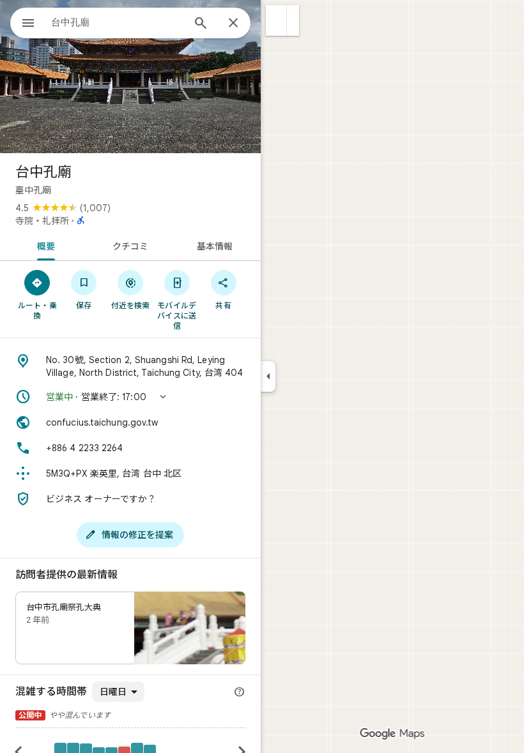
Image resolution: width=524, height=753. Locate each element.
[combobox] (117, 22)
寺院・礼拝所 (42, 221)
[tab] (44, 245)
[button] (276, 20)
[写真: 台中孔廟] (130, 76)
